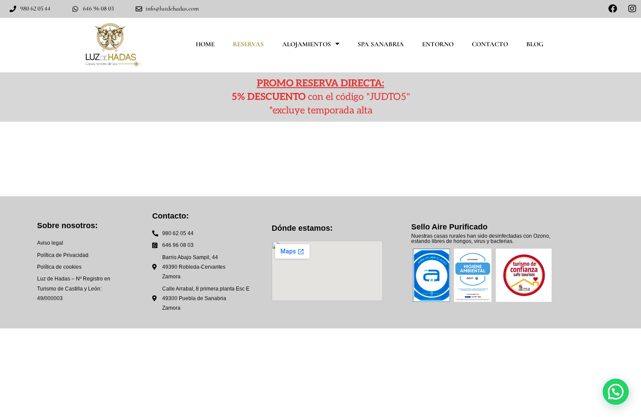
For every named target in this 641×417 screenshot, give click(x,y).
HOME (205, 44)
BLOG (534, 44)
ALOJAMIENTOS (306, 44)
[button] (616, 392)
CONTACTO (490, 44)
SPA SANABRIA (381, 44)
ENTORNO (437, 44)
